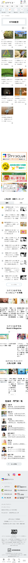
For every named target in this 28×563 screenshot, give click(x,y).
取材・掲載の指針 (21, 523)
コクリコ (12, 394)
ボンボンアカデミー (6, 504)
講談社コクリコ (3, 382)
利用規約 (18, 519)
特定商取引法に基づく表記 (9, 523)
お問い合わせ (11, 519)
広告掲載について (8, 521)
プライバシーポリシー (19, 521)
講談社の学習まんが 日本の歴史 (9, 510)
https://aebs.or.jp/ (14, 545)
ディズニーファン (6, 507)
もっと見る (14, 284)
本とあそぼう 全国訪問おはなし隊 (10, 512)
